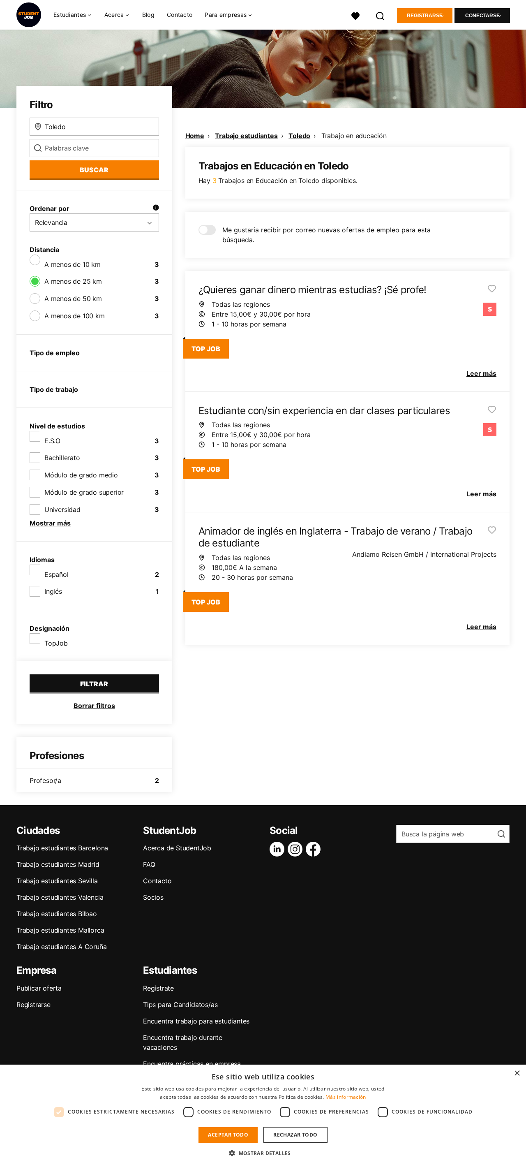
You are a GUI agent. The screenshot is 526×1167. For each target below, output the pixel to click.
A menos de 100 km (74, 316)
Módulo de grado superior (84, 492)
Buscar (94, 170)
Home (194, 136)
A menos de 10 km (72, 264)
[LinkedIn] (279, 849)
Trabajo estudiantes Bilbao (56, 914)
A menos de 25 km (73, 281)
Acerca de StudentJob (177, 848)
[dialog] (263, 1116)
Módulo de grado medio (81, 475)
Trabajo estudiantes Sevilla (57, 881)
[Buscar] (380, 15)
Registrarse (425, 16)
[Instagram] (297, 849)
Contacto (179, 14)
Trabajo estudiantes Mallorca (60, 930)
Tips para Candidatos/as (180, 1004)
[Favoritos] (355, 15)
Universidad (62, 509)
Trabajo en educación (354, 136)
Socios (153, 897)
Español (56, 574)
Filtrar (94, 684)
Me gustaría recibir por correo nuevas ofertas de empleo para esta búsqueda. (326, 235)
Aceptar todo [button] (228, 1134)
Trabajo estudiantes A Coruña (61, 946)
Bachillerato (62, 458)
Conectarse (482, 16)
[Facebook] (315, 849)
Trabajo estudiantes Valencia (59, 897)
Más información (345, 1096)
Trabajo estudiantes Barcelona (62, 848)
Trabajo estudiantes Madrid (57, 864)
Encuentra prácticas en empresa (192, 1064)
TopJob (56, 643)
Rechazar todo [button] (295, 1134)
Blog (148, 14)
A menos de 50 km (73, 298)
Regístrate (158, 988)
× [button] (517, 1073)
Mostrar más (50, 523)
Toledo (299, 136)
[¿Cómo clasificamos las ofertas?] (155, 208)
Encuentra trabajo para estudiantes (196, 1021)
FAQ (149, 864)
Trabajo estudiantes (246, 136)
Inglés (53, 591)
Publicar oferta (39, 988)
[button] (263, 1153)
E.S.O (52, 441)
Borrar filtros (94, 706)
